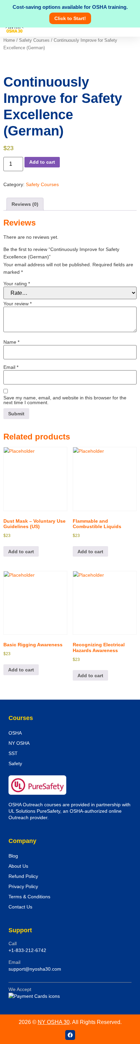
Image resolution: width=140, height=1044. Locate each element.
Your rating (16, 283)
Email (10, 367)
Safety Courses (34, 40)
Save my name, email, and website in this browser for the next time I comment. (64, 400)
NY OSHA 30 (54, 1022)
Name (11, 342)
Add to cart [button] (21, 551)
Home (9, 40)
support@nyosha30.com (34, 969)
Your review (17, 303)
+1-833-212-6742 (27, 950)
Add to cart (42, 162)
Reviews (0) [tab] (25, 204)
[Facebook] (70, 1035)
